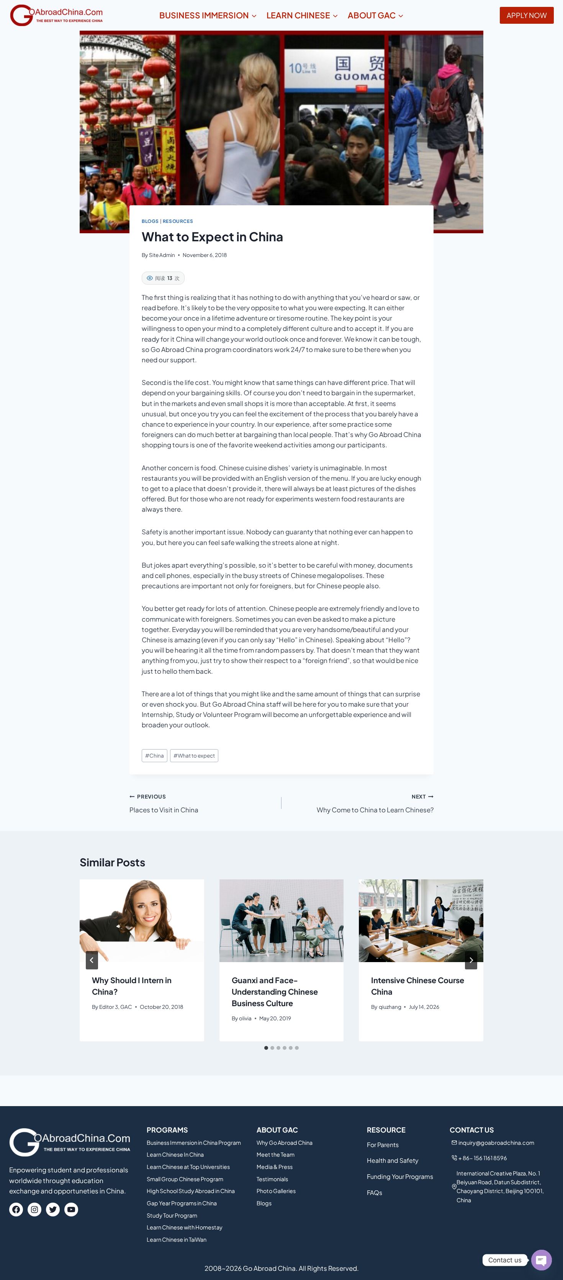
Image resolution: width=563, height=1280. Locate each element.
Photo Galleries (276, 1190)
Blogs (150, 221)
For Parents (383, 1145)
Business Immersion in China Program (194, 1142)
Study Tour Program (172, 1215)
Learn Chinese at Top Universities (188, 1166)
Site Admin (162, 255)
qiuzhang (390, 1006)
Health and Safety (393, 1160)
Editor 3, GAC (115, 1006)
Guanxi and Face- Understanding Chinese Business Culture (275, 991)
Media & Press (275, 1166)
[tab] (266, 1048)
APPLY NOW (527, 15)
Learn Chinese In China (175, 1154)
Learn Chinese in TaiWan (176, 1239)
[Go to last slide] (92, 960)
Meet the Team (276, 1154)
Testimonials (272, 1178)
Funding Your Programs (400, 1176)
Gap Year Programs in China (182, 1203)
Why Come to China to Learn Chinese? (375, 803)
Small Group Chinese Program (185, 1178)
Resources (178, 221)
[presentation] (142, 920)
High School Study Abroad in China (191, 1190)
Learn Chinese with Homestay (185, 1227)
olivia (245, 1018)
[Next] (471, 960)
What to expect (194, 755)
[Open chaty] (541, 1260)
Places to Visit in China (163, 803)
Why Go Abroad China (285, 1142)
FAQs (374, 1192)
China (154, 755)
